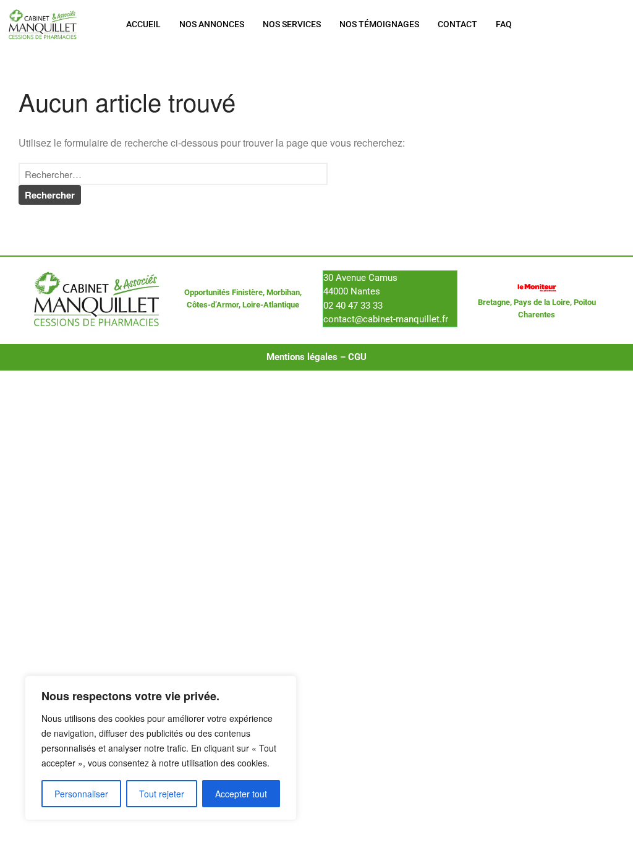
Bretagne (494, 302)
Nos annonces (211, 24)
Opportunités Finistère (223, 292)
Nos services (292, 24)
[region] (161, 748)
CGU (357, 356)
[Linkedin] (593, 24)
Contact (457, 24)
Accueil (143, 24)
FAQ (504, 24)
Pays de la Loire (542, 302)
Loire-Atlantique (270, 304)
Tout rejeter (161, 793)
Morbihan (283, 292)
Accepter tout (241, 793)
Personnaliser (81, 793)
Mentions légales (302, 356)
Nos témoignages (379, 24)
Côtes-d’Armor (213, 304)
